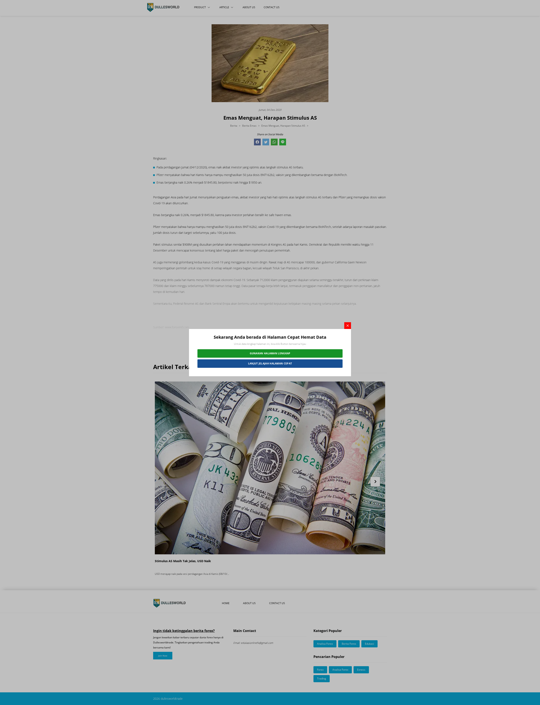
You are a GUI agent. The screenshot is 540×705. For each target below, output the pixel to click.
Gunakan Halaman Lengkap (270, 353)
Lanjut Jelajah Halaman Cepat (270, 363)
